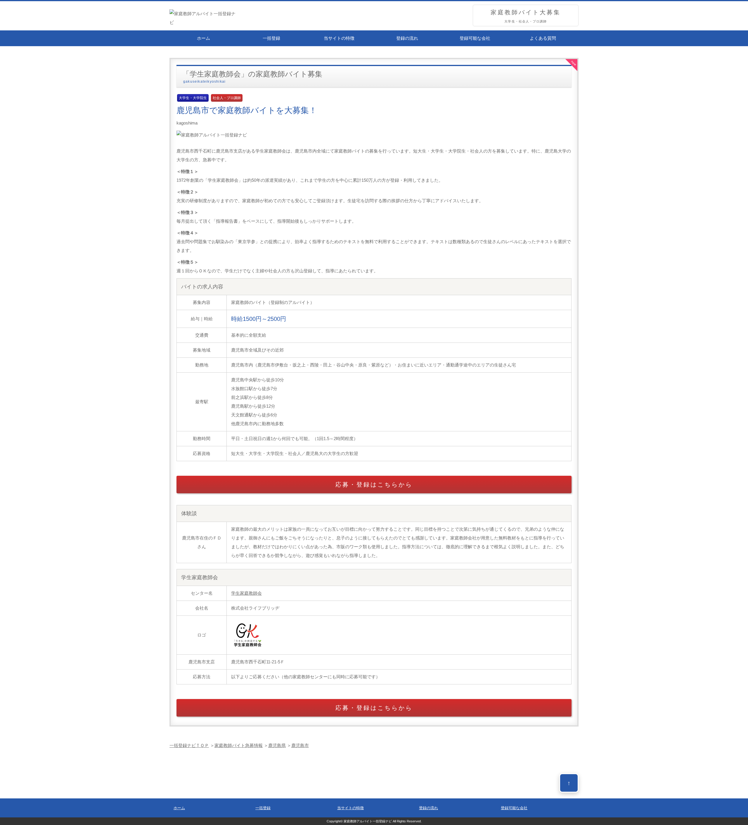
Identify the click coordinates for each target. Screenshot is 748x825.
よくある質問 (543, 38)
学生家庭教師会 (246, 593)
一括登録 (271, 38)
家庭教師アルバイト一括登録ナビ (368, 821)
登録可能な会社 (475, 38)
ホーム (203, 38)
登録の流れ (407, 38)
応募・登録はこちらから (374, 484)
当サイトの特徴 (339, 38)
